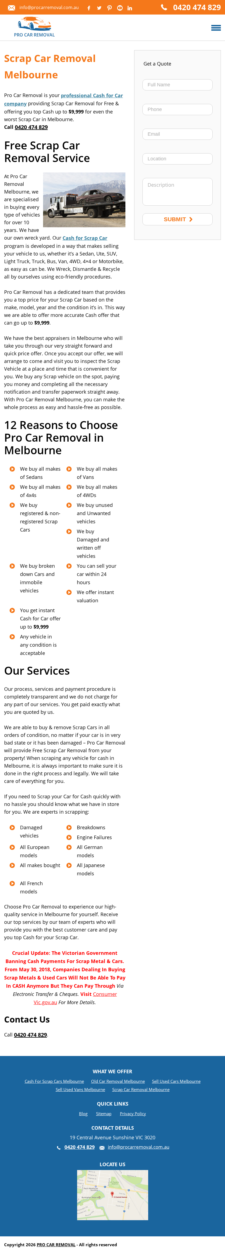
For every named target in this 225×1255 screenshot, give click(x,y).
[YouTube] (120, 8)
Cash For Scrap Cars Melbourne (54, 1081)
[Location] (112, 1174)
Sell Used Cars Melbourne (176, 1081)
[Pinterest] (109, 8)
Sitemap (103, 1113)
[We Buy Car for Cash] (216, 28)
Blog (83, 1113)
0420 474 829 (197, 7)
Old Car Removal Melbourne (118, 1081)
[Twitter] (99, 8)
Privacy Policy (133, 1113)
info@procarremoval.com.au (49, 7)
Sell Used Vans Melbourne (80, 1089)
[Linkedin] (129, 8)
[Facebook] (89, 8)
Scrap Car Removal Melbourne (141, 1089)
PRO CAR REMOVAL (56, 1244)
